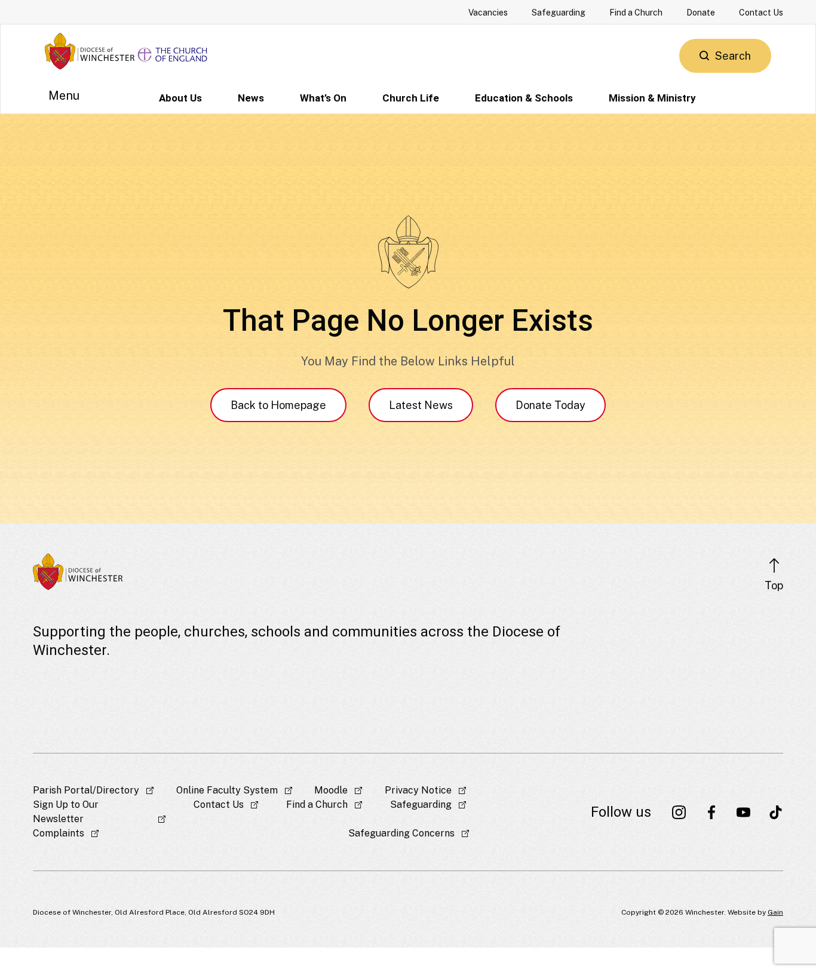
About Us (180, 98)
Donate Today (550, 405)
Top (774, 585)
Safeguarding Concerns (401, 833)
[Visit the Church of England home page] (173, 51)
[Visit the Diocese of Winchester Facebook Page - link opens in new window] (711, 812)
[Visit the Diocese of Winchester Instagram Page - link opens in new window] (679, 812)
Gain (775, 912)
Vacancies (488, 12)
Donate (700, 12)
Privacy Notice (418, 790)
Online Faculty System (227, 790)
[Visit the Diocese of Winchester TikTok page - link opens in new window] (776, 812)
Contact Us (761, 12)
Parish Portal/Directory (86, 790)
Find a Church (635, 12)
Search (733, 56)
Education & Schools (524, 98)
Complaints (58, 833)
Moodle (331, 790)
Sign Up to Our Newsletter (66, 812)
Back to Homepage (278, 405)
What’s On (323, 98)
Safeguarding (558, 12)
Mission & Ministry (652, 98)
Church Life (410, 98)
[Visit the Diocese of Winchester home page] (89, 51)
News (251, 98)
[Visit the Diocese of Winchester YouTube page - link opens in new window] (744, 812)
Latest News (421, 405)
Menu (63, 95)
